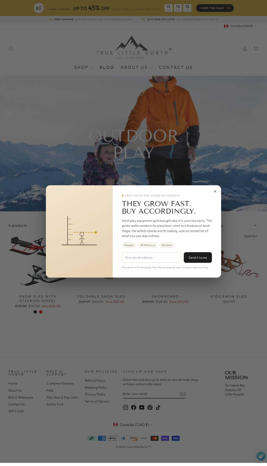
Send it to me (198, 257)
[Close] (215, 191)
